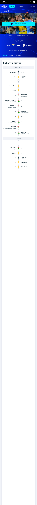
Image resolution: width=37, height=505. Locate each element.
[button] (31, 6)
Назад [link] (5, 11)
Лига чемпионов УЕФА (4, 6)
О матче (18, 55)
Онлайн (11, 55)
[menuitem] (13, 6)
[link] (12, 6)
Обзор (5, 55)
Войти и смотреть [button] (20, 24)
